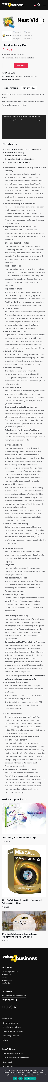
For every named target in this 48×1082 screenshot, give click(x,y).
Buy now (21, 66)
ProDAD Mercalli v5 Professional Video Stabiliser (22, 902)
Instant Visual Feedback (15, 156)
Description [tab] (11, 88)
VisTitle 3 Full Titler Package (19, 837)
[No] (45, 1074)
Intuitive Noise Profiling (14, 152)
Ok (15, 1078)
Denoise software (23, 76)
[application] (24, 127)
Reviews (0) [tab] (29, 88)
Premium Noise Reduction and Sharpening (23, 149)
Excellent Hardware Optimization (19, 162)
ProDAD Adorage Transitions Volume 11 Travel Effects (19, 935)
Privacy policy (30, 1078)
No (20, 1078)
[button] (40, 21)
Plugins (34, 76)
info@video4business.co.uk (14, 995)
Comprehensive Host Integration (19, 159)
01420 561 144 (9, 999)
